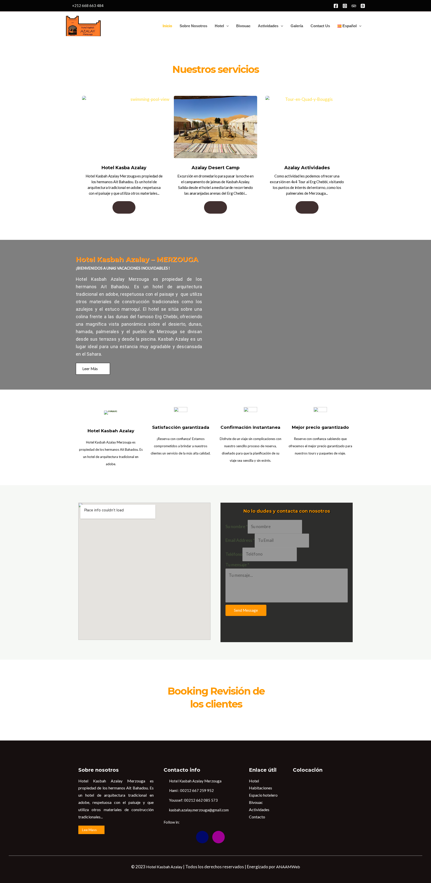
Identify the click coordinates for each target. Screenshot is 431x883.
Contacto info (182, 770)
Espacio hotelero (263, 795)
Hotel (219, 26)
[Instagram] (344, 5)
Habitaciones (260, 787)
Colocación (308, 770)
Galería (297, 26)
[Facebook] (335, 5)
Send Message (246, 610)
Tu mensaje (237, 564)
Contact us (320, 26)
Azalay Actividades (307, 167)
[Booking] (362, 5)
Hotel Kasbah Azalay (164, 866)
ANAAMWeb (288, 866)
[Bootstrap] (202, 837)
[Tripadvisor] (186, 837)
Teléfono (233, 554)
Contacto (257, 816)
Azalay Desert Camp (215, 167)
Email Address (240, 540)
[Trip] (353, 5)
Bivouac (243, 26)
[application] (226, 26)
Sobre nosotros (193, 26)
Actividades (268, 26)
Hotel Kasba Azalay (124, 167)
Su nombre (236, 526)
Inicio (167, 26)
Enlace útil (263, 770)
